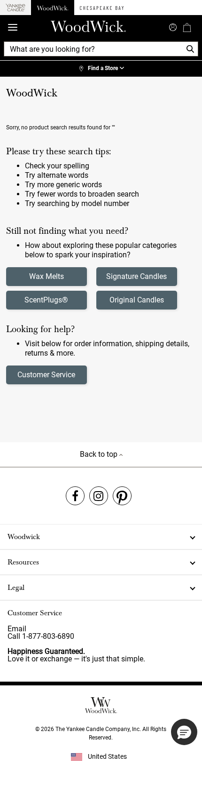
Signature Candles (136, 276)
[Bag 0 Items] (186, 27)
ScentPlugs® (46, 299)
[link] (101, 69)
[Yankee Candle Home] (15, 8)
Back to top (99, 454)
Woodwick (24, 536)
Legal (16, 587)
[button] (184, 732)
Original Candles (136, 299)
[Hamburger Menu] (13, 27)
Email (17, 628)
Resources (23, 562)
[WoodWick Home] (52, 7)
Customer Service (46, 374)
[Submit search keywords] (172, 26)
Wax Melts (46, 276)
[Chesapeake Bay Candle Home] (101, 7)
